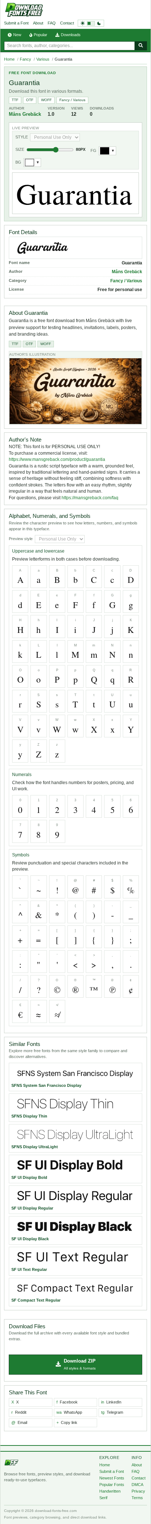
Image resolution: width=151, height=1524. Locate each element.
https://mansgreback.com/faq (90, 497)
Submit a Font (16, 23)
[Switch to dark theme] (91, 23)
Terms (137, 1498)
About (38, 23)
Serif (103, 1498)
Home (9, 59)
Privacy (138, 1491)
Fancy (25, 59)
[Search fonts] (141, 45)
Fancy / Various (72, 100)
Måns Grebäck (25, 114)
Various (42, 59)
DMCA (137, 1484)
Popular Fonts (111, 1484)
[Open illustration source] (75, 391)
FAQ (52, 23)
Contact (67, 23)
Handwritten (110, 1491)
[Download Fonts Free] (24, 10)
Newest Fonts (111, 1478)
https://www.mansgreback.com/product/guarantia (57, 459)
